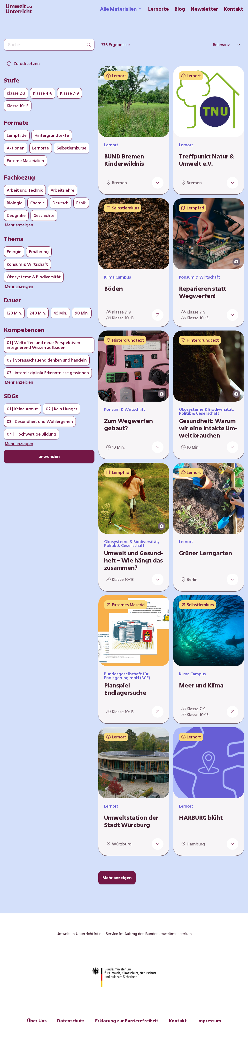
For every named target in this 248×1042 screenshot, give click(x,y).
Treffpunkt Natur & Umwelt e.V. (206, 160)
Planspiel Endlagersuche (125, 689)
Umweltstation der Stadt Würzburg (131, 821)
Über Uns (36, 1021)
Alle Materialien (118, 9)
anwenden (49, 456)
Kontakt (233, 9)
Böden (113, 288)
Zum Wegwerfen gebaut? (128, 424)
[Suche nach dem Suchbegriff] (88, 44)
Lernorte (158, 9)
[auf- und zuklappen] (157, 183)
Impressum (209, 1021)
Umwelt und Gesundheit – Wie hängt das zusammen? (133, 560)
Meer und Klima (201, 685)
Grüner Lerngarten (205, 553)
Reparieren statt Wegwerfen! (202, 292)
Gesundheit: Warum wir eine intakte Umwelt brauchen (208, 428)
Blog (180, 9)
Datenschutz (71, 1021)
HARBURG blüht (201, 817)
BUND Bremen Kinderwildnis (124, 160)
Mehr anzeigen (117, 877)
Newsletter (204, 9)
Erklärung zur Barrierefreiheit (126, 1021)
